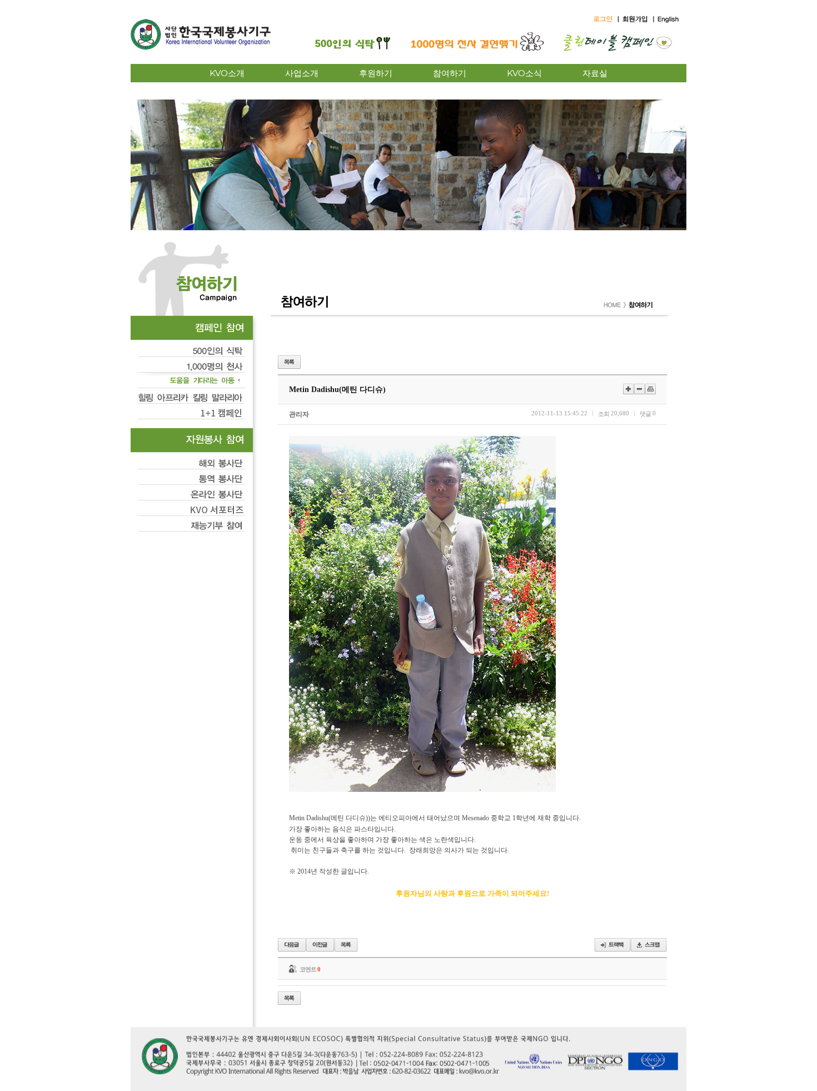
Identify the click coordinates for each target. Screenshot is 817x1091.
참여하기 (449, 73)
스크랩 (648, 944)
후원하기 (375, 73)
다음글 (320, 944)
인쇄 (650, 389)
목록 (289, 362)
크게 (628, 389)
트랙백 (612, 944)
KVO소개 (227, 73)
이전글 (292, 944)
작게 (639, 389)
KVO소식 (524, 73)
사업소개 (301, 73)
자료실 (594, 73)
